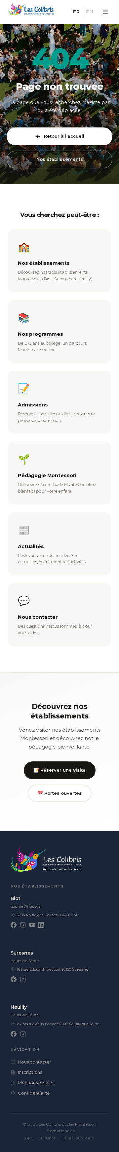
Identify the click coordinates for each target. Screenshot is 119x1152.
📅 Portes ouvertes (60, 793)
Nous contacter (34, 1062)
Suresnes (22, 953)
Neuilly (19, 1007)
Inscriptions (30, 1072)
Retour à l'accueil (64, 136)
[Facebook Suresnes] (14, 979)
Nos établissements (59, 159)
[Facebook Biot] (14, 925)
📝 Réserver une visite (60, 770)
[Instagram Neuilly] (23, 1034)
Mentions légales (36, 1082)
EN (89, 11)
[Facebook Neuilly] (14, 1034)
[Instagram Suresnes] (23, 979)
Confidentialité (34, 1093)
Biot (15, 898)
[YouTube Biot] (32, 925)
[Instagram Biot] (23, 925)
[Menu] (105, 11)
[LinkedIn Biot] (41, 925)
